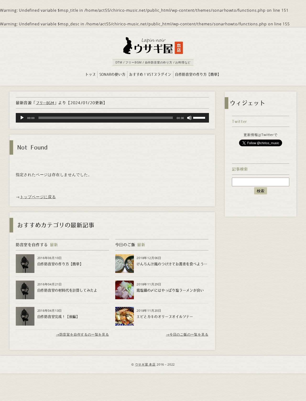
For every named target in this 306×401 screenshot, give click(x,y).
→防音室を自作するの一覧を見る (82, 334)
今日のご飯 (125, 245)
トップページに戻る (38, 196)
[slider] (200, 117)
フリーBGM (45, 103)
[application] (112, 118)
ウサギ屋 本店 (145, 364)
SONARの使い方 (112, 74)
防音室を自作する (32, 245)
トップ (90, 74)
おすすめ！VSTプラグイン (150, 74)
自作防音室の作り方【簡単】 (198, 74)
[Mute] (189, 117)
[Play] (22, 117)
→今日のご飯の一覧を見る (187, 334)
